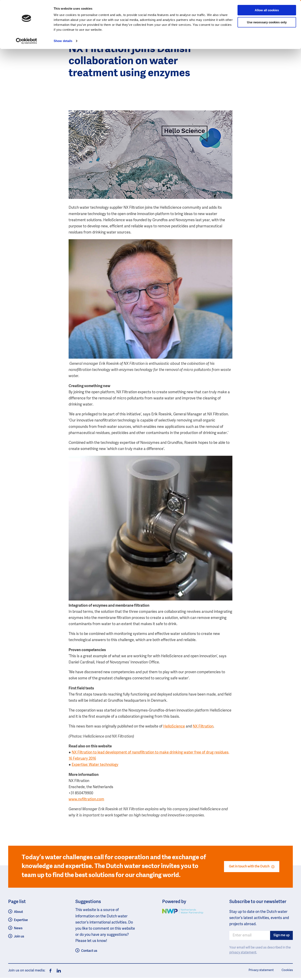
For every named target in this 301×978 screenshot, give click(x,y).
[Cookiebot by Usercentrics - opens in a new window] (26, 41)
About (18, 912)
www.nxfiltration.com (86, 799)
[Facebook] (50, 971)
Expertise (21, 920)
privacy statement (242, 952)
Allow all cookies (267, 10)
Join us (19, 936)
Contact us (89, 951)
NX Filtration (203, 726)
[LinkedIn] (58, 971)
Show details (63, 41)
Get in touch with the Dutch (249, 866)
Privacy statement (261, 970)
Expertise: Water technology (95, 765)
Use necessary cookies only (267, 22)
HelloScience (174, 726)
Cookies (287, 970)
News (18, 928)
